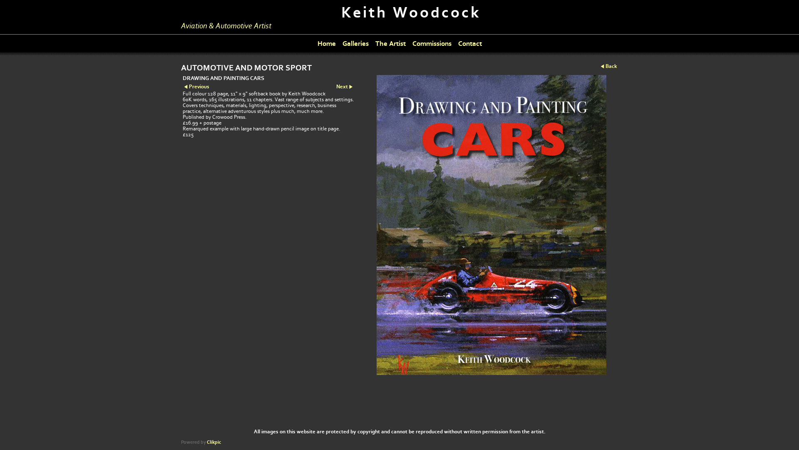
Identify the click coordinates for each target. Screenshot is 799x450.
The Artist (390, 44)
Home (327, 44)
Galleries (355, 44)
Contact (470, 44)
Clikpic (214, 442)
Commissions (432, 44)
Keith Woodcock (411, 13)
